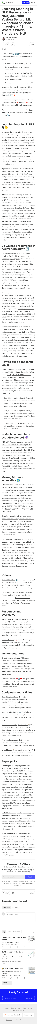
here (30, 110)
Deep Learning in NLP (10, 712)
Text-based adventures (10, 740)
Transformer (6, 272)
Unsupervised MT (8, 678)
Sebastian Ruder (11, 38)
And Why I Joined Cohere (10, 942)
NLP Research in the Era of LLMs (12, 953)
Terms (30, 1008)
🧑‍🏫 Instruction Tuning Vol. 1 (13, 968)
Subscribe (25, 3)
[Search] (33, 932)
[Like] (4, 44)
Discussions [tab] (16, 932)
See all (5, 983)
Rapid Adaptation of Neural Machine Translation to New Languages (16, 835)
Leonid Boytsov (19, 463)
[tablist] (10, 907)
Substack (9, 1020)
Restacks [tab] (14, 907)
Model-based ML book (10, 619)
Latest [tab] (9, 932)
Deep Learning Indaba (13, 539)
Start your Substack (13, 1015)
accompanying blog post (10, 259)
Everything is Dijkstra (10, 697)
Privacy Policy (18, 885)
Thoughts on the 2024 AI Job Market (14, 938)
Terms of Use (28, 881)
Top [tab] (4, 932)
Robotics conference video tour (13, 592)
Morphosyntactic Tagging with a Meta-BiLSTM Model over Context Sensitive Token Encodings (16, 768)
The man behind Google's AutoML (15, 725)
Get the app (28, 1015)
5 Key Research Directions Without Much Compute (13, 958)
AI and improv (7, 750)
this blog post (10, 509)
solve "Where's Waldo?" (17, 529)
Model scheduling (8, 640)
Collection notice (18, 1010)
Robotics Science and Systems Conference (16, 599)
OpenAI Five (6, 329)
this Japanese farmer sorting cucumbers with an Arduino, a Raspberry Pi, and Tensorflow (18, 519)
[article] (18, 942)
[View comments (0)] (8, 44)
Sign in (33, 3)
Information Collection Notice (22, 883)
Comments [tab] (6, 907)
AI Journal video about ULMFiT (17, 172)
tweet (5, 115)
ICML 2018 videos (8, 580)
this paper (18, 256)
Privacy (24, 1008)
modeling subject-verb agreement (14, 356)
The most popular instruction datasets (11, 972)
